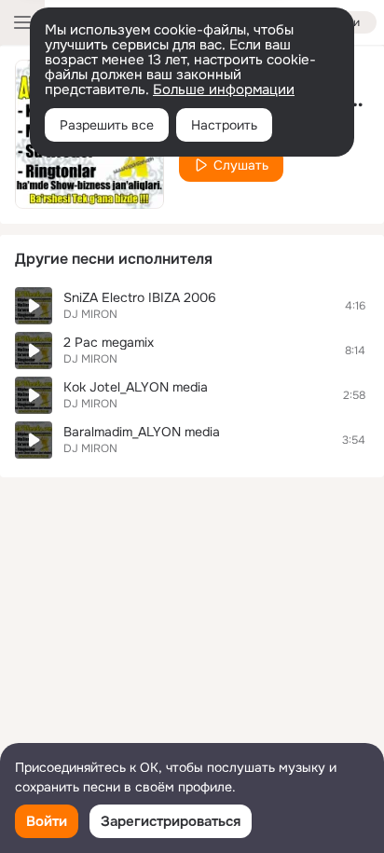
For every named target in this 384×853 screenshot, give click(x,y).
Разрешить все (107, 125)
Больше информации (224, 89)
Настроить (224, 125)
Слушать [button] (240, 165)
